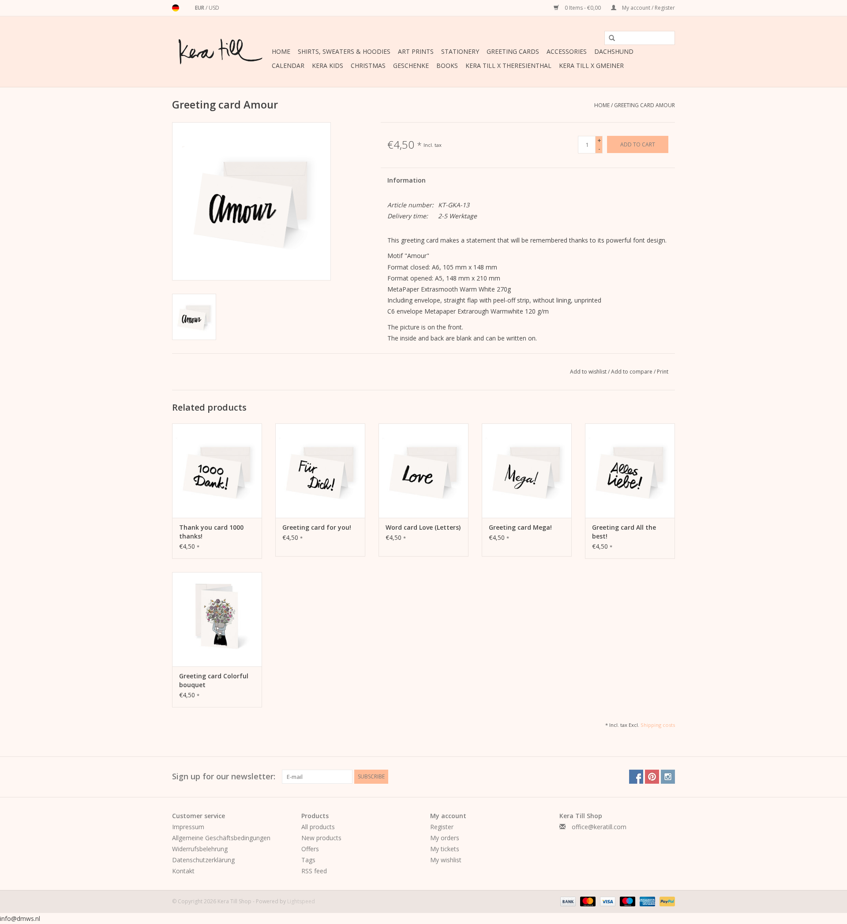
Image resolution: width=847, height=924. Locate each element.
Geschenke (411, 65)
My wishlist (445, 860)
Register (441, 827)
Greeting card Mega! (520, 527)
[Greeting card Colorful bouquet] (217, 619)
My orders (444, 838)
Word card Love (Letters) (423, 527)
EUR (200, 7)
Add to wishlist (589, 371)
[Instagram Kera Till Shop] (668, 777)
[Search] (608, 38)
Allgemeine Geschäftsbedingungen (221, 838)
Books (447, 65)
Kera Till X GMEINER (591, 65)
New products (321, 838)
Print (662, 371)
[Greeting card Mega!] (527, 470)
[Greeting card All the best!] (630, 470)
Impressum (188, 827)
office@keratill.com (599, 827)
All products (318, 827)
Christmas (368, 65)
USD (214, 7)
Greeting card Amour (644, 105)
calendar (288, 65)
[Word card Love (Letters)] (423, 470)
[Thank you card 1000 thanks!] (217, 470)
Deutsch (175, 7)
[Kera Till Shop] (220, 52)
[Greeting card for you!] (320, 470)
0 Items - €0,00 (582, 7)
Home (281, 51)
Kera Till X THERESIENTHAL (508, 65)
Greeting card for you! (316, 527)
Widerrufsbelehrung (200, 849)
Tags (308, 860)
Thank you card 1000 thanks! (211, 531)
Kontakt (183, 871)
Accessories (567, 51)
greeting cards (513, 51)
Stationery (460, 51)
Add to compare (632, 371)
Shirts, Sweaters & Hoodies (344, 51)
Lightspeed (301, 901)
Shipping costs (658, 725)
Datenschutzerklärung (203, 860)
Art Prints (416, 51)
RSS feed (314, 871)
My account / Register (648, 7)
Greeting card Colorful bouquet (213, 680)
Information (406, 180)
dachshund (613, 51)
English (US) (187, 7)
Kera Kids (327, 65)
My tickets (444, 849)
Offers (310, 849)
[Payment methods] (567, 901)
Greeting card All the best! (624, 531)
